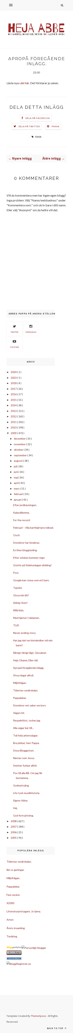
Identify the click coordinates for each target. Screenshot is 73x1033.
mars (17, 488)
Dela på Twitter (29, 126)
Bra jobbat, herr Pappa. (26, 743)
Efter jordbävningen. (25, 505)
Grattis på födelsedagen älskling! (32, 565)
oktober (19, 449)
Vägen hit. (19, 712)
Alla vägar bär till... (23, 728)
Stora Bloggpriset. (23, 750)
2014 (14, 405)
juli (16, 466)
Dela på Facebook (37, 118)
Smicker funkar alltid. (25, 765)
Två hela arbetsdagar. (25, 735)
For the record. (21, 520)
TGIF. (16, 625)
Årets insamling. (16, 928)
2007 (14, 826)
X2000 (10, 903)
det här (24, 83)
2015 (14, 399)
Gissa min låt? (21, 595)
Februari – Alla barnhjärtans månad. (33, 527)
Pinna (56, 126)
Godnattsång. (21, 785)
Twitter (14, 332)
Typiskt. (17, 587)
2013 (14, 410)
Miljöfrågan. (20, 682)
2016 (14, 394)
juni (16, 471)
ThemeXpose (38, 1016)
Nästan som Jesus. (24, 758)
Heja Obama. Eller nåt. (26, 660)
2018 (14, 383)
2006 (14, 832)
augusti (18, 460)
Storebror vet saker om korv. (29, 705)
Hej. (15, 808)
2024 (14, 372)
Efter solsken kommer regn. (29, 557)
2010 (14, 427)
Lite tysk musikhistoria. (26, 793)
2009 (14, 433)
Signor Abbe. (20, 800)
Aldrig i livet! (20, 602)
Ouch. (16, 535)
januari (18, 499)
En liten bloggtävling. (25, 550)
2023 (14, 377)
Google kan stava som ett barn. (31, 580)
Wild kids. (18, 610)
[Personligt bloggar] (34, 947)
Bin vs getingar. (15, 869)
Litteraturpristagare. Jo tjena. (24, 911)
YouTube (14, 347)
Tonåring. (12, 936)
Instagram (30, 332)
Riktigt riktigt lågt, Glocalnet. (30, 652)
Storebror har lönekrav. (26, 542)
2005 (14, 837)
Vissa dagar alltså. (23, 675)
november (20, 444)
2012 (14, 416)
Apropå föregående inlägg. (28, 667)
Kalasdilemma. (21, 512)
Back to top (55, 1028)
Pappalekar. (19, 697)
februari (19, 494)
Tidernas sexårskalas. (25, 690)
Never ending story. (24, 632)
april (16, 482)
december (20, 438)
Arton (10, 919)
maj (16, 477)
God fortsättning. (23, 815)
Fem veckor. (13, 894)
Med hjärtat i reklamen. (26, 617)
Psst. (16, 572)
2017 (14, 388)
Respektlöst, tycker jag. (27, 720)
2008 (14, 821)
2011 (14, 422)
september (20, 455)
